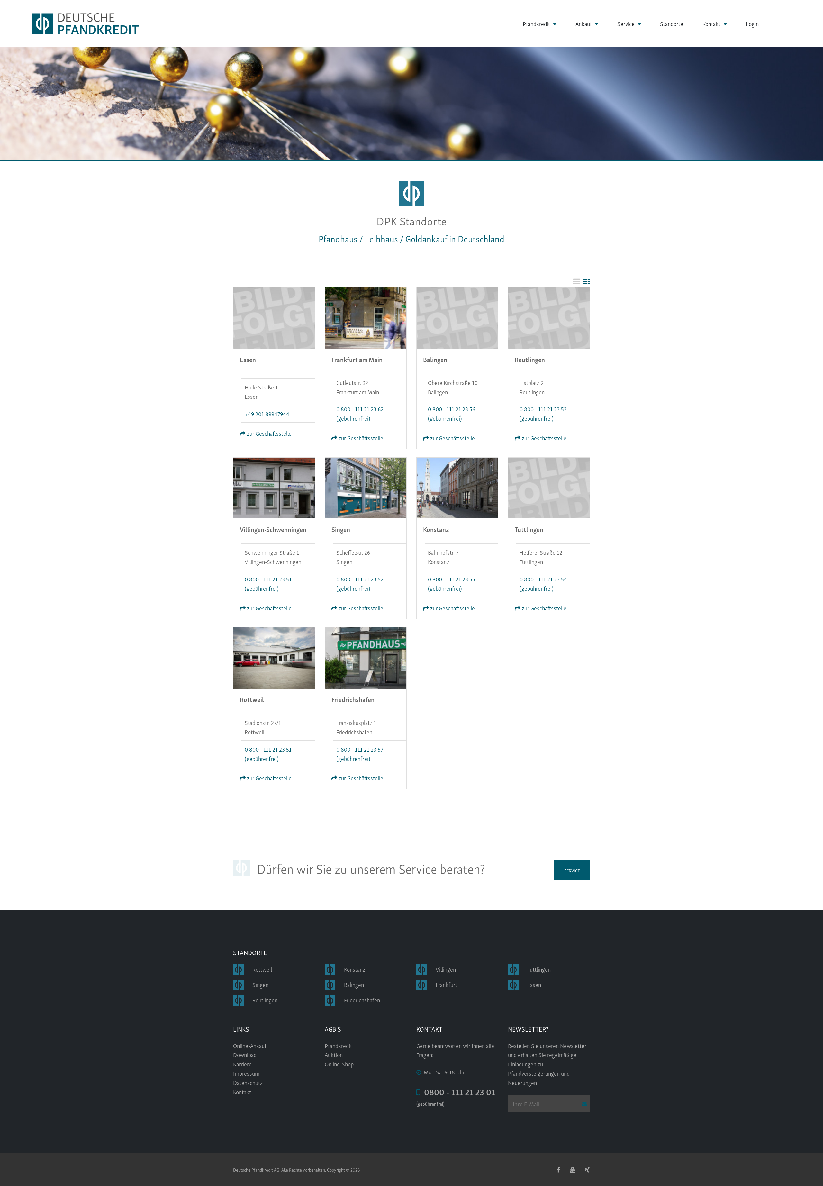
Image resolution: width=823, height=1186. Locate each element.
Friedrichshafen (362, 999)
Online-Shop (339, 1063)
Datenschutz (248, 1082)
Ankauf (583, 24)
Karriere (242, 1063)
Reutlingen (264, 999)
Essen (534, 984)
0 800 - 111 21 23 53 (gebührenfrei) (543, 413)
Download (245, 1054)
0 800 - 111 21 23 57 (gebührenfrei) (359, 753)
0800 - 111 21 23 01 (457, 1091)
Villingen (446, 968)
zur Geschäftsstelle (269, 433)
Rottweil (262, 968)
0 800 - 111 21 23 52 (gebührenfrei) (360, 583)
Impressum (246, 1073)
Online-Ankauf (250, 1045)
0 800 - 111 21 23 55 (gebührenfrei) (451, 583)
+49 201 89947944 (267, 413)
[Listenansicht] (576, 281)
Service (626, 24)
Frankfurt (446, 984)
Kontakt (711, 24)
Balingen (354, 984)
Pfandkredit (536, 24)
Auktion (334, 1054)
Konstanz (354, 968)
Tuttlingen (539, 968)
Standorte (671, 23)
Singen (260, 984)
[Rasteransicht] (586, 281)
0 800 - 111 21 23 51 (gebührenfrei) (268, 583)
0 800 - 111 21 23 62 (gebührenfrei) (360, 413)
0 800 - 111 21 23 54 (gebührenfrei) (543, 583)
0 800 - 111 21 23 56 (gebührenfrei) (451, 413)
